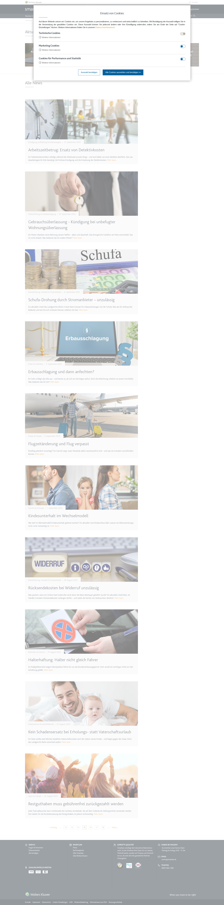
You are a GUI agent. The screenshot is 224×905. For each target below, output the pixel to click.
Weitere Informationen (50, 37)
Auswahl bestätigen (89, 72)
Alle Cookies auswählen (123, 72)
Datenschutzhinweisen (105, 27)
